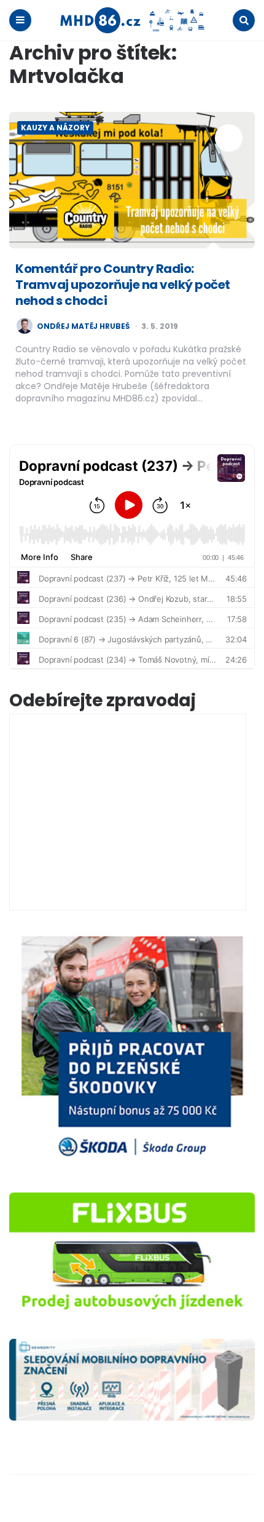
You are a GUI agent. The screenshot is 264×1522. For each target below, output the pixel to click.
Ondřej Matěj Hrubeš (83, 326)
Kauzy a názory (55, 127)
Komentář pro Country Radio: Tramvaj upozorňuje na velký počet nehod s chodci (122, 284)
